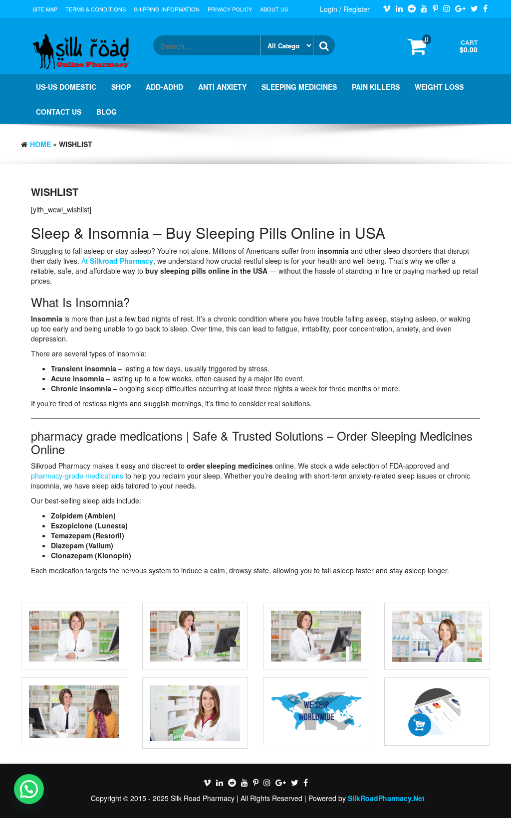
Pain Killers (376, 87)
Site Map (44, 9)
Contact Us (58, 112)
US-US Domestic (66, 87)
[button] (29, 789)
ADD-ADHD (164, 87)
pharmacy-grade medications (77, 476)
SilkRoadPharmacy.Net (386, 798)
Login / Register (345, 9)
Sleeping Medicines (299, 87)
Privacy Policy (230, 9)
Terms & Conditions (95, 9)
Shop (121, 87)
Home (40, 144)
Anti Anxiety (222, 87)
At (117, 261)
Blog (106, 112)
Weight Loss (439, 87)
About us (274, 9)
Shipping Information (167, 9)
